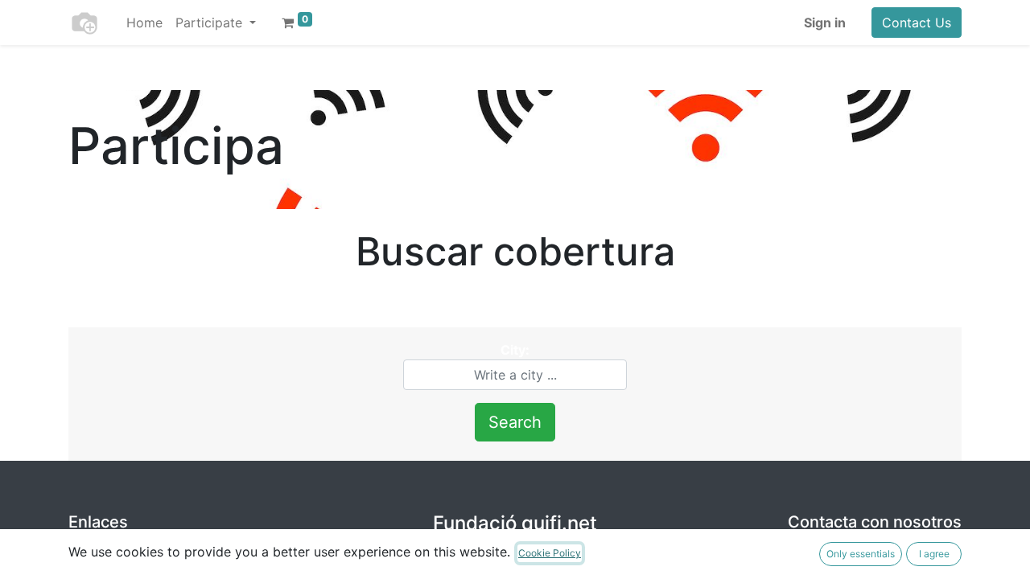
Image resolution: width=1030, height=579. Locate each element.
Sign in (825, 22)
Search (515, 422)
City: (515, 350)
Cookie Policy (549, 553)
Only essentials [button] (860, 554)
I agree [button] (934, 554)
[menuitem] (144, 22)
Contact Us (916, 22)
